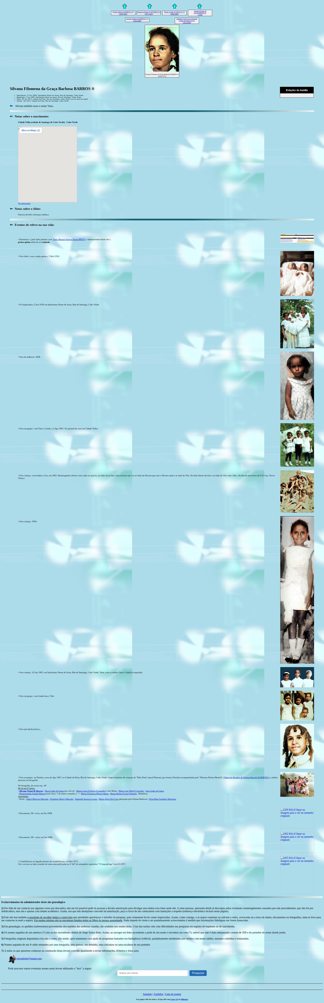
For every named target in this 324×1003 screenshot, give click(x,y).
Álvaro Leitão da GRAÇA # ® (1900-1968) (174, 13)
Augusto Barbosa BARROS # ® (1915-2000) (137, 20)
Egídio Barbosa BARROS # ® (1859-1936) (123, 13)
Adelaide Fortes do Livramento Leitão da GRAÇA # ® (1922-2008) (186, 20)
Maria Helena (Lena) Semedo (123, 793)
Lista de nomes (173, 994)
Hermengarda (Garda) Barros (32, 793)
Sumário (147, 994)
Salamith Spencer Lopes (86, 799)
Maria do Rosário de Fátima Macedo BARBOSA (246, 777)
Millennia (184, 999)
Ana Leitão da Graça (154, 791)
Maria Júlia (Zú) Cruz (109, 799)
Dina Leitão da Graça (54, 791)
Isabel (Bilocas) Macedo (37, 799)
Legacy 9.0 (174, 999)
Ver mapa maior (24, 203)
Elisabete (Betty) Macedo (62, 799)
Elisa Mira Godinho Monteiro (162, 799)
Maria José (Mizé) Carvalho (131, 791)
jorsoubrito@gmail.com (29, 958)
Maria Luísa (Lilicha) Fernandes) (91, 791)
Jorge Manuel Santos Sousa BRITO (69, 239)
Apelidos (158, 994)
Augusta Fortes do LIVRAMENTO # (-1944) (200, 13)
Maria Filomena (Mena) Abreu (95, 793)
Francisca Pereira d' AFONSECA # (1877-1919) (148, 13)
